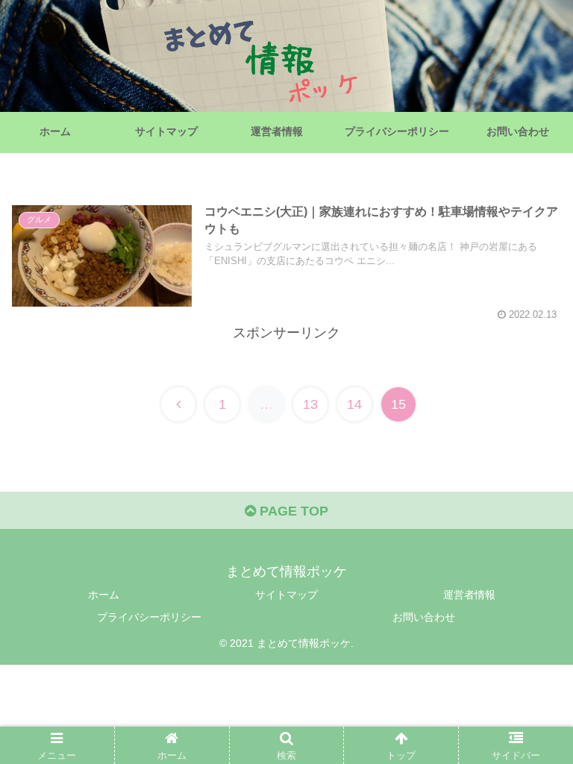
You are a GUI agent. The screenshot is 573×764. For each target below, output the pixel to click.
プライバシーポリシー (149, 617)
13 (310, 404)
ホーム (103, 595)
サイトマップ (286, 595)
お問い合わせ (423, 617)
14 (354, 404)
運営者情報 (469, 595)
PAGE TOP (292, 511)
